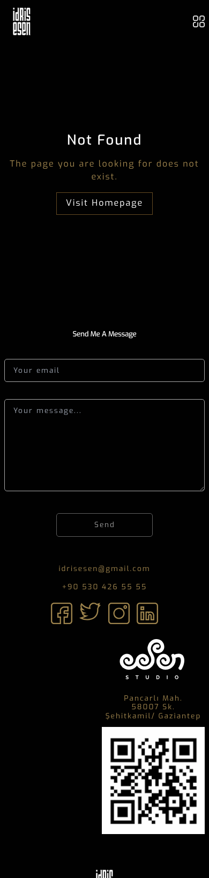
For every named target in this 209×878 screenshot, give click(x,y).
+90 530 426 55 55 (104, 587)
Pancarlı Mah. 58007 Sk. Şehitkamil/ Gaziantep (153, 707)
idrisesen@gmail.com (104, 569)
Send (104, 524)
